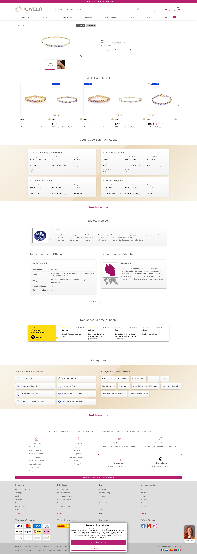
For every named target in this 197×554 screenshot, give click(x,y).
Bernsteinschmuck (64, 500)
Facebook (143, 526)
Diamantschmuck (63, 506)
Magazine (77, 454)
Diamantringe (20, 506)
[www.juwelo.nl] (166, 550)
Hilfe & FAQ (36, 467)
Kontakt (67, 546)
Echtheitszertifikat (36, 447)
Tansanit (106, 159)
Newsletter (78, 461)
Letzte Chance (110, 17)
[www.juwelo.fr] (162, 550)
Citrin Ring (103, 500)
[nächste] (178, 106)
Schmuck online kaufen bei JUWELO (115, 379)
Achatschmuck (62, 489)
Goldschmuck (124, 386)
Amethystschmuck (64, 493)
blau (104, 171)
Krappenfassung (154, 165)
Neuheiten (88, 17)
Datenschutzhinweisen (97, 538)
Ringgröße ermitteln (36, 471)
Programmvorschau (77, 457)
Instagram (155, 526)
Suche (139, 9)
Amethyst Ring (104, 493)
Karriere (18, 546)
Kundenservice (36, 444)
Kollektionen (67, 17)
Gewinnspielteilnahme (36, 454)
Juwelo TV (169, 17)
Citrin (143, 503)
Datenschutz (35, 546)
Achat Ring (103, 489)
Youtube (149, 526)
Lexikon (149, 17)
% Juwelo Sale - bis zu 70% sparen (145, 386)
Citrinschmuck (62, 503)
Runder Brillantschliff (112, 193)
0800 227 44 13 (126, 466)
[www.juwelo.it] (179, 550)
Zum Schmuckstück (97, 207)
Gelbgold (33, 165)
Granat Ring (103, 506)
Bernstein (144, 500)
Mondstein (145, 510)
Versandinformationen (36, 464)
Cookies (47, 546)
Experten (77, 450)
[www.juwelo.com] (175, 550)
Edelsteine (45, 17)
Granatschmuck (63, 510)
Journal (77, 464)
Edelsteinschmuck (138, 379)
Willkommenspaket (36, 450)
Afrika (149, 193)
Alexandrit (145, 489)
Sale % (131, 17)
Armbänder (153, 379)
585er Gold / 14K (59, 165)
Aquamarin (145, 496)
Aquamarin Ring (105, 496)
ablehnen (104, 534)
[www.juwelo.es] (171, 550)
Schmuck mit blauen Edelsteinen (114, 394)
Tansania (129, 171)
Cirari (32, 171)
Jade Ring (102, 510)
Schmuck (25, 17)
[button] (153, 9)
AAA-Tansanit (130, 159)
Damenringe (19, 503)
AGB (26, 546)
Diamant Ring (104, 503)
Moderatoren (77, 447)
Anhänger (18, 493)
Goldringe (18, 510)
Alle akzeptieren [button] (98, 542)
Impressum (57, 546)
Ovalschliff (34, 193)
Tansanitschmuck (108, 386)
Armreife (165, 379)
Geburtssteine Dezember (171, 386)
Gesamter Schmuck (22, 489)
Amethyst (144, 493)
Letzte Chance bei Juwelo (139, 394)
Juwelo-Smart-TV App (36, 461)
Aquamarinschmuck (64, 496)
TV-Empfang (36, 457)
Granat (143, 506)
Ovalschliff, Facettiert (134, 165)
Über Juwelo (77, 444)
